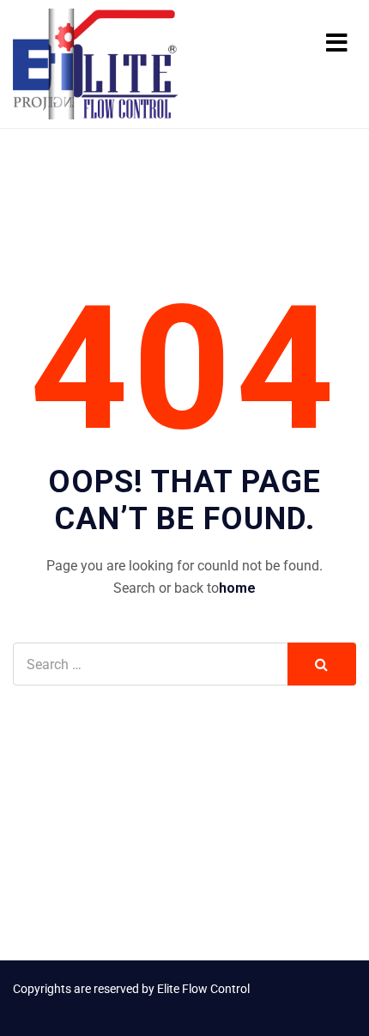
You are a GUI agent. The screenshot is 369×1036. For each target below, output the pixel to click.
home (237, 588)
